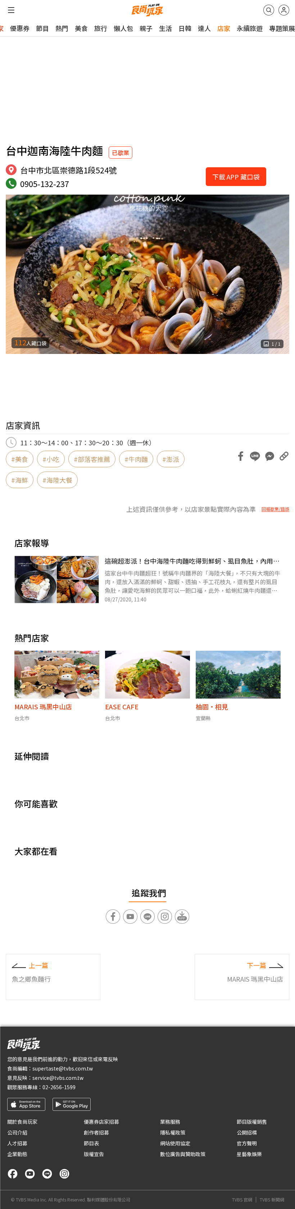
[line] (47, 1173)
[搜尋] (268, 10)
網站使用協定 (175, 1143)
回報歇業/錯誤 (275, 509)
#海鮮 (19, 480)
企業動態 (17, 1154)
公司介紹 (17, 1132)
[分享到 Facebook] (240, 456)
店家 (223, 28)
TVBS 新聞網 (272, 1200)
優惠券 (20, 28)
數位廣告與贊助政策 (182, 1154)
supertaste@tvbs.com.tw (62, 1068)
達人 (204, 28)
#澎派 (170, 459)
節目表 (91, 1143)
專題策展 (282, 28)
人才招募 (17, 1143)
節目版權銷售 (252, 1121)
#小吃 (50, 459)
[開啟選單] (11, 10)
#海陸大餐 (57, 480)
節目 (42, 28)
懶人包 (123, 28)
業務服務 (170, 1121)
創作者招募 (96, 1132)
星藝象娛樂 (249, 1154)
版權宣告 (94, 1154)
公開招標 (247, 1132)
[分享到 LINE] (255, 456)
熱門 (61, 28)
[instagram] (64, 1173)
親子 (146, 28)
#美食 (19, 459)
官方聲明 (247, 1143)
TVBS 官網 (242, 1200)
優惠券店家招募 (101, 1121)
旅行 (100, 28)
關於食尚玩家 (22, 1121)
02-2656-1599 (59, 1087)
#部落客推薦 (92, 459)
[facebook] (12, 1173)
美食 (81, 28)
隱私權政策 (172, 1132)
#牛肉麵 (136, 459)
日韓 (184, 28)
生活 (165, 28)
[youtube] (29, 1173)
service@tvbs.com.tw (57, 1077)
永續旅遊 (250, 28)
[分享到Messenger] (269, 456)
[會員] (283, 10)
